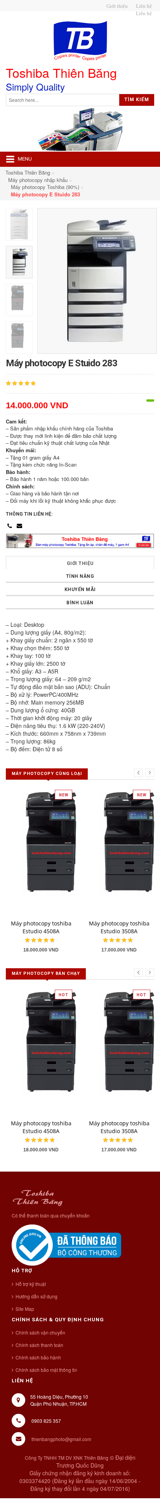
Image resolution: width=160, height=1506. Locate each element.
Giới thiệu (80, 563)
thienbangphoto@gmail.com (61, 1439)
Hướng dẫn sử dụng (36, 1296)
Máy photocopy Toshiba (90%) (45, 187)
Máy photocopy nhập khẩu (38, 180)
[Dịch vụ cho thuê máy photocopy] (142, 13)
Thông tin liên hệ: (29, 514)
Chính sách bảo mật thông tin (46, 1369)
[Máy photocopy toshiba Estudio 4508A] (58, 849)
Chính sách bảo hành (38, 1357)
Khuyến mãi (80, 589)
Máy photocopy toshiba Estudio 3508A (119, 927)
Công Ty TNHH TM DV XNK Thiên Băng (66, 1457)
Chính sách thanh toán (39, 1345)
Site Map (25, 1308)
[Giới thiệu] (116, 6)
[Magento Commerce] (80, 41)
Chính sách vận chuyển (40, 1332)
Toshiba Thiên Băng (27, 172)
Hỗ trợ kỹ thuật (31, 1283)
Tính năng (80, 576)
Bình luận (80, 602)
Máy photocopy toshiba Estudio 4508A (41, 927)
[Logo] (37, 1196)
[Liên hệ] (142, 6)
